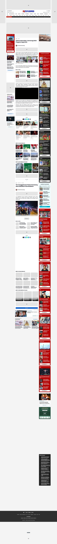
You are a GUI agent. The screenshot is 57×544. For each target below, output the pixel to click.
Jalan (38, 13)
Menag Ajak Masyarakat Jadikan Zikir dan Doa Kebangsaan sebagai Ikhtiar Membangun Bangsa (34, 151)
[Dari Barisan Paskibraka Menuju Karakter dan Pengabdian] (28, 76)
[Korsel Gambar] (45, 41)
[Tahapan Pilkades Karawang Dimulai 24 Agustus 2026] (27, 416)
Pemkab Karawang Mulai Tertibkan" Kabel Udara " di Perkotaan (46, 360)
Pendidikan (27, 13)
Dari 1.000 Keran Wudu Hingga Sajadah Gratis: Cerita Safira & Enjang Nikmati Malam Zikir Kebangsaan (26, 159)
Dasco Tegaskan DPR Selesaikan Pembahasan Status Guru (46, 394)
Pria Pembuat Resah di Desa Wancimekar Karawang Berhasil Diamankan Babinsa (19, 278)
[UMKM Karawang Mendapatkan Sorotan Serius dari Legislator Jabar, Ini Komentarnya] (19, 287)
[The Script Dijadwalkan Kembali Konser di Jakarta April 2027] (10, 38)
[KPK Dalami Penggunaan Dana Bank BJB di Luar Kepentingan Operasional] (41, 313)
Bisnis (30, 15)
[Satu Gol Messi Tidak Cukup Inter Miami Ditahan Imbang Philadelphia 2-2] (41, 159)
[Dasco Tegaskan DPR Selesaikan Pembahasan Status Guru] (41, 395)
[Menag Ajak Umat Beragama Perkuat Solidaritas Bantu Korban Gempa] (17, 76)
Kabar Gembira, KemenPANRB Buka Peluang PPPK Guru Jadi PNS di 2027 (46, 387)
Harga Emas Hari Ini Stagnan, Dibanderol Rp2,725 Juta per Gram (46, 260)
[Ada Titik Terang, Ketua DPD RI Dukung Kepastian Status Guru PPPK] (41, 132)
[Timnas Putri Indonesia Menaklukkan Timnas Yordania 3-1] (41, 155)
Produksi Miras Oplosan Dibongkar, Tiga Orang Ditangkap (35, 16)
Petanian (31, 13)
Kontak (29, 521)
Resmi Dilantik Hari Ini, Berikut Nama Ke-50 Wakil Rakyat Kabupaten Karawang (45, 470)
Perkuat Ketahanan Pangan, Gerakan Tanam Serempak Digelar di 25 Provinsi (46, 196)
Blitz (26, 525)
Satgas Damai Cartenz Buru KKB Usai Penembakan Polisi (46, 290)
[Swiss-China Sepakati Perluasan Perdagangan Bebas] (41, 199)
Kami (27, 521)
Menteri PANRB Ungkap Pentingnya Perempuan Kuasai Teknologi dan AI (46, 368)
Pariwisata (41, 13)
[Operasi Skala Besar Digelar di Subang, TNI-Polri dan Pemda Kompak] (41, 237)
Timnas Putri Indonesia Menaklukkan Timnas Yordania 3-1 (46, 155)
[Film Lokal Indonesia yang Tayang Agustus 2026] (10, 57)
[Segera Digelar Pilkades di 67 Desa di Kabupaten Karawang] (26, 265)
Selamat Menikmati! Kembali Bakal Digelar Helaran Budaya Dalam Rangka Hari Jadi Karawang (10, 102)
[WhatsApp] (26, 119)
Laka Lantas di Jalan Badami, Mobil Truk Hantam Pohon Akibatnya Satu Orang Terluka (46, 181)
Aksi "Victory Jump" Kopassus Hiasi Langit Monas (44, 358)
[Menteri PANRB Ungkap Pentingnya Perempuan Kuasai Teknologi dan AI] (41, 368)
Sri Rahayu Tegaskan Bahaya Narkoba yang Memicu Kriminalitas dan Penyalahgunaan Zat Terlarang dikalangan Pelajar (34, 278)
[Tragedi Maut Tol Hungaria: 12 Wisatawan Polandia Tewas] (41, 185)
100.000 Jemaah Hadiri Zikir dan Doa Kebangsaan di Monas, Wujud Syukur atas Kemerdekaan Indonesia (34, 159)
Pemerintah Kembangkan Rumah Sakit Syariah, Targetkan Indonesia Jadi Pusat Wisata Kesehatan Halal (34, 72)
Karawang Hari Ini (11, 13)
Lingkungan (46, 13)
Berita (24, 525)
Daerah (19, 13)
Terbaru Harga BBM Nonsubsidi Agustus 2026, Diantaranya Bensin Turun (45, 467)
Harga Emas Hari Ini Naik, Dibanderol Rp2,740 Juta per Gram (46, 256)
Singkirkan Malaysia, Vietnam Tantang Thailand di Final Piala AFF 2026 (45, 149)
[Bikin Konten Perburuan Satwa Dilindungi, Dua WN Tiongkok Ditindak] (41, 207)
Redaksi (18, 521)
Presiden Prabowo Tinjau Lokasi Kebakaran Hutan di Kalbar (46, 129)
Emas (38, 15)
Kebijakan (32, 521)
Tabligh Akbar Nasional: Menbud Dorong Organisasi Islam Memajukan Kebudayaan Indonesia (45, 122)
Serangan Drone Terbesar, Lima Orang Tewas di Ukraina (46, 342)
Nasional (14, 15)
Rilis (39, 521)
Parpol (20, 15)
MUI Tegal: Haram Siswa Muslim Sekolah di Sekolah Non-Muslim (45, 479)
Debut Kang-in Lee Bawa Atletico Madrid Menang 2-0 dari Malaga (46, 152)
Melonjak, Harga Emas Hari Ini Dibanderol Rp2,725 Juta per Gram (46, 264)
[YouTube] (29, 519)
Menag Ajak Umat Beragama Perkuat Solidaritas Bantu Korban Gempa (22, 76)
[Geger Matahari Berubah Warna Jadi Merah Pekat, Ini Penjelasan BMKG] (41, 80)
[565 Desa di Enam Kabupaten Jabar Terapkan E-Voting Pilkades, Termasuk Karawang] (19, 265)
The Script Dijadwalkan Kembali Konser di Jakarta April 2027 (10, 42)
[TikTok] (31, 519)
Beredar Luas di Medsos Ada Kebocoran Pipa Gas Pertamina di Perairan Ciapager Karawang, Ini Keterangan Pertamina (45, 485)
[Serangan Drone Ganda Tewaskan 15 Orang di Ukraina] (45, 327)
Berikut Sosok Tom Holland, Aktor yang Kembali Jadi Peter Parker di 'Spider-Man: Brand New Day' (10, 68)
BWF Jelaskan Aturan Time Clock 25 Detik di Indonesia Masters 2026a (45, 473)
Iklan (37, 521)
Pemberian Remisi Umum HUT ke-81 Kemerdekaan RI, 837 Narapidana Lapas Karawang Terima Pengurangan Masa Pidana (26, 278)
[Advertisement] (28, 5)
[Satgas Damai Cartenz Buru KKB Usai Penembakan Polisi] (41, 290)
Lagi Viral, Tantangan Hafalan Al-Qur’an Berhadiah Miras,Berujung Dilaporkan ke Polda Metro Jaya (19, 171)
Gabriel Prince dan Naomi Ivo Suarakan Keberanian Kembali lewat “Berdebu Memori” (10, 45)
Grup (28, 527)
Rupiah (36, 15)
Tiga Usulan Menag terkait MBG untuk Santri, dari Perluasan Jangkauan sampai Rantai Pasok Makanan (36, 171)
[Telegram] (28, 119)
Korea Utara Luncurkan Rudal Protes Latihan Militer (46, 364)
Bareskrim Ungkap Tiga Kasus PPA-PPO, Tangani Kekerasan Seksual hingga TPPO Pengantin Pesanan (34, 227)
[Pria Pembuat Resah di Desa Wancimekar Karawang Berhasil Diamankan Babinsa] (19, 274)
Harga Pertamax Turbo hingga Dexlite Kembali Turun (45, 482)
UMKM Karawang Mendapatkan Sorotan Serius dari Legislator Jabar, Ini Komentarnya (19, 290)
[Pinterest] (32, 519)
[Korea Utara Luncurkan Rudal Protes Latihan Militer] (41, 364)
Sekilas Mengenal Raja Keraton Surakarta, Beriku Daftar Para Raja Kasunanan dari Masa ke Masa (45, 491)
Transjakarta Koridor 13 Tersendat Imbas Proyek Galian (46, 177)
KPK (24, 15)
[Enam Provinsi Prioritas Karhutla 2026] (41, 125)
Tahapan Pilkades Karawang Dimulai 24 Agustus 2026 (10, 106)
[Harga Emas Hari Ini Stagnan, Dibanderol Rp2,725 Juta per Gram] (41, 260)
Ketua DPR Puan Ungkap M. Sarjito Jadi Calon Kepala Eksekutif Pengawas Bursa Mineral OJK (46, 391)
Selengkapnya (10, 51)
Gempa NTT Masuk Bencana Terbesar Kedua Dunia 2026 (46, 335)
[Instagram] (28, 519)
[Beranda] (16, 38)
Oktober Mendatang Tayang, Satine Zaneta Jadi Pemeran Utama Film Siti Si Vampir (10, 65)
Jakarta (11, 15)
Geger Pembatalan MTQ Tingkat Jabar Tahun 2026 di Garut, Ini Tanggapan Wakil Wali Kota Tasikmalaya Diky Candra (22, 72)
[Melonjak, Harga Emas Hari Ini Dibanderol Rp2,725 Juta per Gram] (41, 264)
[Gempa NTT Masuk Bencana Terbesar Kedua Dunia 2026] (41, 335)
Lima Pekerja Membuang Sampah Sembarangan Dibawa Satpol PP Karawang (36, 290)
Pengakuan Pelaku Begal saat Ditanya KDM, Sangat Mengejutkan (46, 233)
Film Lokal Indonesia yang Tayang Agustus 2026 (10, 62)
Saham (33, 15)
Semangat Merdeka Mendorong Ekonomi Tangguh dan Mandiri (46, 210)
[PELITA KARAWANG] (28, 11)
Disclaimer (35, 521)
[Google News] (26, 519)
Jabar (7, 15)
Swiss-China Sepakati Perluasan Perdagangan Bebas (46, 199)
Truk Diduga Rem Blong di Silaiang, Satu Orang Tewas (44, 175)
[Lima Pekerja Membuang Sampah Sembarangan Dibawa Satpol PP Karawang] (36, 287)
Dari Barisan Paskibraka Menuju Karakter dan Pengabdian (34, 76)
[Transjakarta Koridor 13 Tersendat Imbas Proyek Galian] (41, 178)
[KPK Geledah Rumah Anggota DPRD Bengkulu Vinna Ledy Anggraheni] (41, 309)
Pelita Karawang (32, 527)
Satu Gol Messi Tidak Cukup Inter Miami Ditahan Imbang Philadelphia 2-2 (46, 159)
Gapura (22, 525)
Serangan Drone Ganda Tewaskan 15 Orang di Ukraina (45, 332)
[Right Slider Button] (50, 14)
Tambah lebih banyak (27, 401)
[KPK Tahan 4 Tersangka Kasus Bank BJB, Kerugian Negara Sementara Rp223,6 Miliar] (41, 316)
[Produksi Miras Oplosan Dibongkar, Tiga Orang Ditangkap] (45, 221)
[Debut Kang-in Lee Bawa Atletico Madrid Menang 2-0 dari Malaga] (41, 152)
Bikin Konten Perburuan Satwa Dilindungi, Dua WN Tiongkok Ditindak (46, 207)
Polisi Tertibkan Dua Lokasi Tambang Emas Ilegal (34, 223)
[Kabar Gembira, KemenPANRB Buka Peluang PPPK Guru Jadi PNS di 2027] (41, 387)
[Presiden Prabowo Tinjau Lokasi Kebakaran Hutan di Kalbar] (41, 129)
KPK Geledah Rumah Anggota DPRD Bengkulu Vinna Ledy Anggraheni (46, 309)
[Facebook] (25, 119)
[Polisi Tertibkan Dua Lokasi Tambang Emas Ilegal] (28, 223)
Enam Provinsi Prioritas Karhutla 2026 (50, 16)
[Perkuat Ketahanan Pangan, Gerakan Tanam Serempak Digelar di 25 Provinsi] (41, 196)
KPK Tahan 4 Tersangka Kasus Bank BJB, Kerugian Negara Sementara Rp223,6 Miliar (46, 316)
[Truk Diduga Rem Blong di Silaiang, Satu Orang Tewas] (45, 170)
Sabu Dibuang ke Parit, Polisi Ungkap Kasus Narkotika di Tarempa (16, 16)
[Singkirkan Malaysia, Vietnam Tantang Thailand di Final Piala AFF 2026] (45, 143)
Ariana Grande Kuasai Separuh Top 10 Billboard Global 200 (10, 48)
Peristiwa (23, 13)
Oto (41, 15)
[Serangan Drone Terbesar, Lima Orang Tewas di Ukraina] (41, 342)
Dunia (17, 15)
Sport (32, 525)
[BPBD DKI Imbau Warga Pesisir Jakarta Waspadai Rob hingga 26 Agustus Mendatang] (41, 203)
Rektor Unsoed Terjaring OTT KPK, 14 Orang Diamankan (22, 227)
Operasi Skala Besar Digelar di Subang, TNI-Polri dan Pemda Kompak (46, 237)
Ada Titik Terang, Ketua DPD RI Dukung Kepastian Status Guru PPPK (46, 132)
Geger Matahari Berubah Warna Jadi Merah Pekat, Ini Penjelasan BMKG (46, 80)
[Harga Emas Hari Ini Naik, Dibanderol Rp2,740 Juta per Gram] (41, 256)
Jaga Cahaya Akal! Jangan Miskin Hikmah (10, 110)
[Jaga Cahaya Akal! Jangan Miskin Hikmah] (19, 155)
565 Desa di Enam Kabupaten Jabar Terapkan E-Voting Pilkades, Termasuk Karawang (19, 270)
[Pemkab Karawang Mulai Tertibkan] (41, 361)
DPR (22, 15)
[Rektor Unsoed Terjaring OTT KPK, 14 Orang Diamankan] (17, 227)
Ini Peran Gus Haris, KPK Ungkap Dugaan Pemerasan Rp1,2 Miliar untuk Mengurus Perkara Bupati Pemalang (45, 488)
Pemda (35, 13)
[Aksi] (45, 353)
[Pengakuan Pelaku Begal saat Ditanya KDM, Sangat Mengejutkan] (41, 233)
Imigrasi (27, 15)
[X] (23, 119)
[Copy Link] (30, 119)
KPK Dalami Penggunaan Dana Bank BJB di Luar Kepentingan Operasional (46, 312)
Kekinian (29, 525)
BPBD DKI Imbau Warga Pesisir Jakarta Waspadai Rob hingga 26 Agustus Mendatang (46, 203)
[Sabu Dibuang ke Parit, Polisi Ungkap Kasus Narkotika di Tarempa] (17, 223)
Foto (46, 15)
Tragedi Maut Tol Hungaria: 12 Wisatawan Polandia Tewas (46, 185)
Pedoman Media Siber (23, 521)
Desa (16, 13)
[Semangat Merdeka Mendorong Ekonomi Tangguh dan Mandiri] (41, 211)
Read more (26, 218)
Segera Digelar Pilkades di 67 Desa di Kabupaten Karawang (26, 270)
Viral (48, 15)
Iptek (43, 15)
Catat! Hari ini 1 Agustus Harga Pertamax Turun (45, 464)
